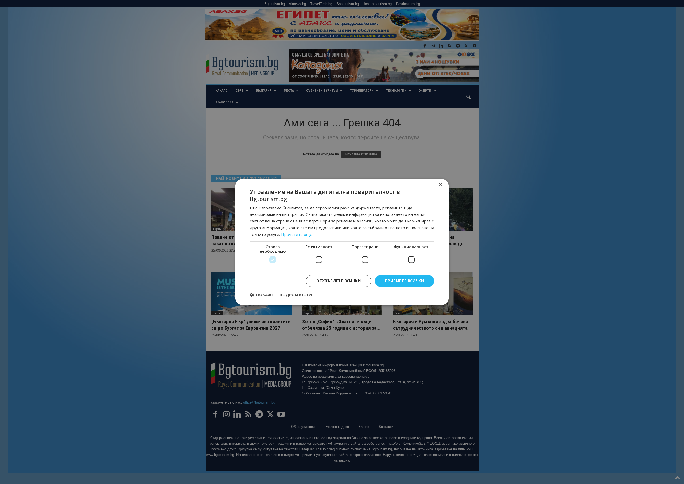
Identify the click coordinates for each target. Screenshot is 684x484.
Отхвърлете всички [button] (338, 280)
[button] (281, 295)
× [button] (440, 185)
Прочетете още (296, 234)
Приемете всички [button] (404, 280)
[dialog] (342, 242)
